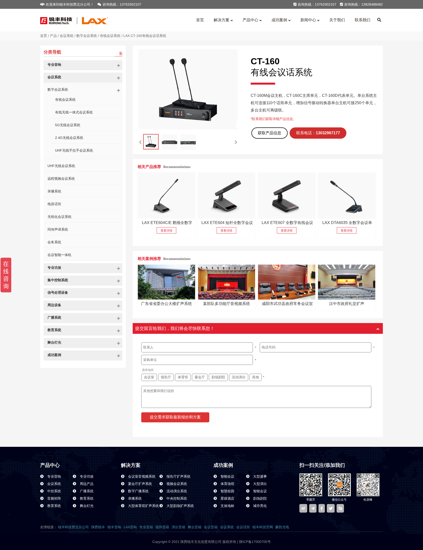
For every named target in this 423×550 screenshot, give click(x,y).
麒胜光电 (282, 527)
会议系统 (66, 36)
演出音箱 (178, 527)
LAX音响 (130, 527)
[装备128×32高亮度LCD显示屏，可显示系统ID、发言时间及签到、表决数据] (346, 196)
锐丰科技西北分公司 (73, 527)
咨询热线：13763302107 (122, 4)
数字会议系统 (86, 36)
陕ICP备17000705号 (254, 542)
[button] (236, 142)
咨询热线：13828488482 (363, 4)
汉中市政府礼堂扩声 (346, 304)
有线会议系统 (110, 36)
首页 (43, 36)
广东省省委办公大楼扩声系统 (166, 304)
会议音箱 (211, 527)
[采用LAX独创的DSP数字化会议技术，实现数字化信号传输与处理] (166, 196)
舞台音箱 (194, 527)
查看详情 (166, 230)
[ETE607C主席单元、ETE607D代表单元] (286, 196)
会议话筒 (243, 527)
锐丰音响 (114, 527)
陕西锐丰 (98, 527)
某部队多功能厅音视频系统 (226, 304)
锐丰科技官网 (262, 527)
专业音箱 (146, 527)
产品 (53, 36)
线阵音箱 (162, 527)
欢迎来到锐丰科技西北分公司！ (70, 4)
